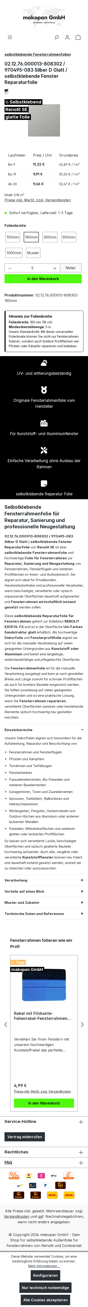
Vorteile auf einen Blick (24, 891)
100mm (13, 237)
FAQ (8, 1162)
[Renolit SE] (44, 92)
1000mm (14, 253)
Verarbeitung (16, 880)
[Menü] (10, 37)
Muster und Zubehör (22, 902)
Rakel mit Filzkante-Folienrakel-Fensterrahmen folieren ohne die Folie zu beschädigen (40, 1016)
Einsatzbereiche (18, 730)
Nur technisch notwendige (45, 1287)
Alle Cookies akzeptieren (45, 1300)
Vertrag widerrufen (24, 1137)
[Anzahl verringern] (10, 267)
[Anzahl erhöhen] (55, 267)
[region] (44, 120)
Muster (33, 253)
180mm (31, 237)
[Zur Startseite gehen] (44, 17)
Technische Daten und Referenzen (34, 914)
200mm (50, 237)
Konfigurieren (45, 1275)
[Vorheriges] (5, 1024)
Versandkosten (16, 1216)
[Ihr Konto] (67, 37)
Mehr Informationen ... (44, 1266)
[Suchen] (56, 37)
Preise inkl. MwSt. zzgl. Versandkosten (38, 200)
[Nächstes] (82, 1024)
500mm (68, 237)
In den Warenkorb (43, 278)
